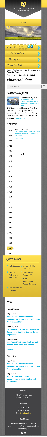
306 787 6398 (24, 408)
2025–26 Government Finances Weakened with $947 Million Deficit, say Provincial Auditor (23, 319)
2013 (9, 192)
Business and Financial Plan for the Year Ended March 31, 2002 (27, 134)
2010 (9, 207)
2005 (9, 233)
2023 (9, 141)
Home (9, 70)
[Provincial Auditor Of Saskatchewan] (23, 9)
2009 (9, 212)
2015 (9, 182)
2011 (9, 202)
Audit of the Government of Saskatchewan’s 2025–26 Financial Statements (21, 379)
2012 (9, 197)
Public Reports (13, 59)
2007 (9, 223)
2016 (9, 177)
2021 (9, 151)
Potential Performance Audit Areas (13, 275)
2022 (9, 146)
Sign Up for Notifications (22, 44)
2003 (9, 243)
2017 (9, 171)
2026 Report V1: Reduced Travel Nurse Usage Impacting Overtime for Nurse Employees (23, 332)
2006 (9, 228)
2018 (9, 166)
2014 (9, 187)
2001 (9, 253)
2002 (9, 248)
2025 (9, 131)
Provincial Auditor (15, 53)
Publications (17, 70)
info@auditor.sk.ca (24, 413)
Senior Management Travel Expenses (29, 281)
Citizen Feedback (14, 65)
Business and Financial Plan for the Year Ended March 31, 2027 (30, 103)
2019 (9, 161)
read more (20, 118)
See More (10, 350)
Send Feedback (19, 46)
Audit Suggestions (16, 266)
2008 (9, 218)
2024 (9, 136)
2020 (9, 156)
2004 (9, 238)
